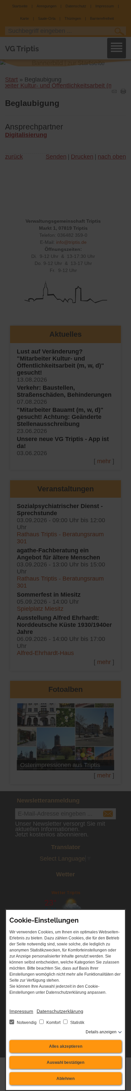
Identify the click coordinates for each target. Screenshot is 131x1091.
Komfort (53, 1022)
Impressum (21, 1011)
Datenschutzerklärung (60, 1011)
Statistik (76, 1022)
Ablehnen (65, 1078)
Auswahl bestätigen (65, 1062)
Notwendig (27, 1022)
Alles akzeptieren (65, 1046)
